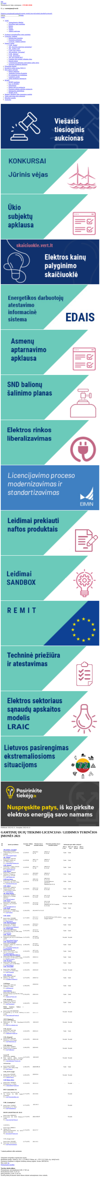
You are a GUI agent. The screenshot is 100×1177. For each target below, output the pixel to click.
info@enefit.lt (9, 912)
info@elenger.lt (9, 988)
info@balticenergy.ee (11, 906)
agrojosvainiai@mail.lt (11, 855)
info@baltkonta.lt (10, 1049)
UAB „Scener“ (7, 900)
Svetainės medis (24, 13)
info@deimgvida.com (11, 1041)
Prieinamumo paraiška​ (7, 1165)
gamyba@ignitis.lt (10, 899)
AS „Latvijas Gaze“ (8, 928)
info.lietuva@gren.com (11, 883)
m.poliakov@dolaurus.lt (11, 979)
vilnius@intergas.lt (10, 869)
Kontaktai (17, 13)
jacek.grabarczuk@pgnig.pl (12, 1015)
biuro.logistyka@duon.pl (12, 1120)
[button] (21, 15)
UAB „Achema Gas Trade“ (10, 941)
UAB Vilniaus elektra (8, 1080)
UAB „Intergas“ (7, 865)
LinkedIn (42, 13)
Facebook (48, 13)
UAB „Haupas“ (7, 871)
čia (8, 1163)
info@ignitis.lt (9, 921)
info (10, 972)
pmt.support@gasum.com (12, 1133)
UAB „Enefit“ (6, 908)
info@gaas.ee (9, 1069)
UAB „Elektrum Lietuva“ (9, 922)
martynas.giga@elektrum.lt (12, 927)
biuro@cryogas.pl (10, 959)
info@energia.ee (10, 953)
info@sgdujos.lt (10, 965)
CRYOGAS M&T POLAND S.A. (11, 955)
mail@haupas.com (10, 877)
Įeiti (2, 1)
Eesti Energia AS (7, 949)
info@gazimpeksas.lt (11, 1108)
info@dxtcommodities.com (12, 1097)
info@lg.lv (8, 933)
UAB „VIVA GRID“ (8, 966)
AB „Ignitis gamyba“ (8, 893)
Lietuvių (32, 13)
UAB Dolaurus (7, 975)
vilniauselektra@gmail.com (12, 1085)
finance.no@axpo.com (11, 996)
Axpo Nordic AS (7, 990)
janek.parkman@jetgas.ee (12, 940)
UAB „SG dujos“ (7, 960)
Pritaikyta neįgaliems (7, 13)
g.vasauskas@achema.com (12, 947)
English (37, 13)
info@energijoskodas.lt (11, 1144)
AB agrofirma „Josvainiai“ (10, 849)
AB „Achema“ (7, 857)
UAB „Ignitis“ (7, 915)
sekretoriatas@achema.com (12, 863)
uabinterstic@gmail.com (11, 1033)
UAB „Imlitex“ (7, 886)
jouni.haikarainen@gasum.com (13, 1061)
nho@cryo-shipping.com (12, 1025)
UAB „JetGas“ (7, 934)
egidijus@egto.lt (10, 1077)
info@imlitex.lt (9, 891)
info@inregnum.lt (10, 1004)
